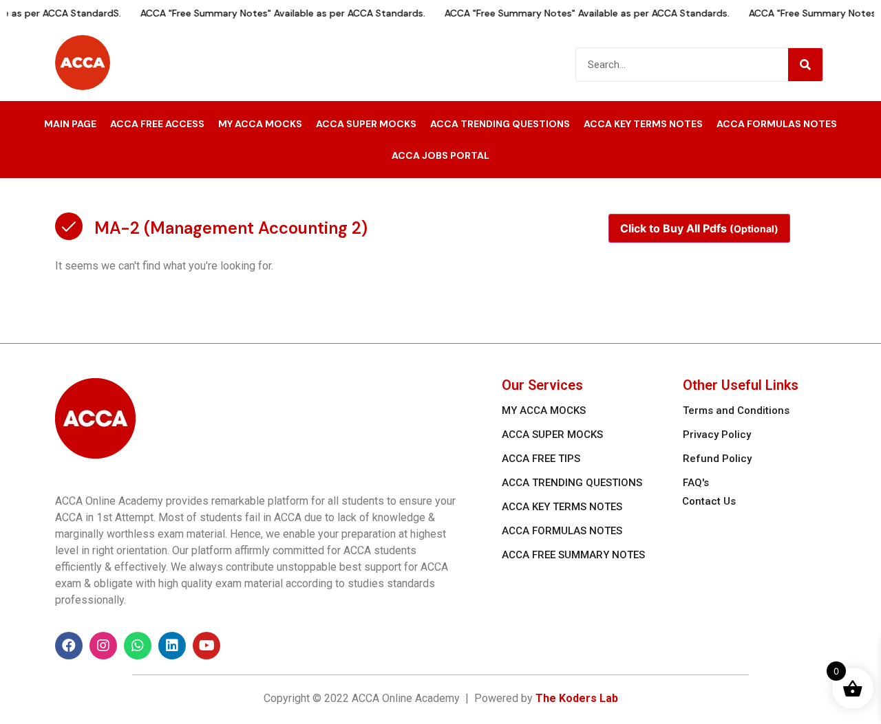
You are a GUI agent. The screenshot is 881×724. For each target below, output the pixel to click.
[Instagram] (103, 645)
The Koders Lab (576, 698)
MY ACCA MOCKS (260, 124)
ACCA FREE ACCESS (157, 124)
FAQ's (696, 482)
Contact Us (709, 501)
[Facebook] (69, 645)
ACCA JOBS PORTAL (440, 155)
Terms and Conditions (736, 410)
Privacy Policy (717, 434)
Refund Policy (717, 458)
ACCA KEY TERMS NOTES (643, 124)
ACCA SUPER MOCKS (366, 124)
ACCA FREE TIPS (541, 458)
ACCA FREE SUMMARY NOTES (573, 555)
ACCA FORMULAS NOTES (777, 124)
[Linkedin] (172, 645)
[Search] (805, 64)
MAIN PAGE (70, 124)
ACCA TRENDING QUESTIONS (500, 124)
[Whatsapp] (137, 645)
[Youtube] (206, 645)
